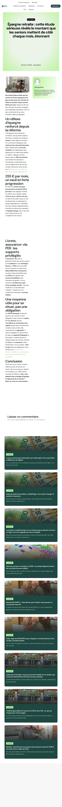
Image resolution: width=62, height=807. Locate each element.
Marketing (31, 6)
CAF (24, 9)
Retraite (31, 9)
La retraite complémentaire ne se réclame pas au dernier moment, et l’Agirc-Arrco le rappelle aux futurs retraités (30, 531)
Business (34, 2)
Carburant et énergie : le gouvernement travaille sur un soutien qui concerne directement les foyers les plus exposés (30, 676)
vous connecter (20, 420)
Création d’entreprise (19, 6)
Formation (40, 6)
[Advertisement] (31, 52)
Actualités (9, 454)
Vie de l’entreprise (23, 2)
